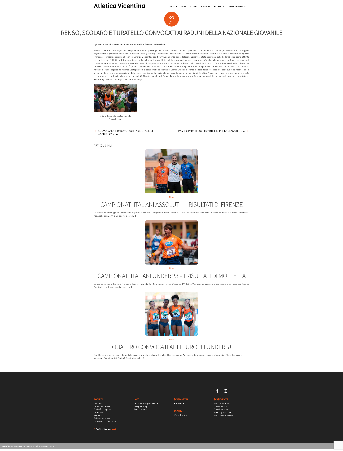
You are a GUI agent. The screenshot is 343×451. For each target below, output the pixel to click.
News (183, 6)
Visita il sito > (180, 415)
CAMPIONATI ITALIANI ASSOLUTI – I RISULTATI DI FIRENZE (171, 204)
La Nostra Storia (102, 406)
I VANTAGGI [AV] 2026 (105, 421)
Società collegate (102, 409)
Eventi (193, 6)
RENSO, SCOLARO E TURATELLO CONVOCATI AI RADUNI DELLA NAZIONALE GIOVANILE (171, 32)
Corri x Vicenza (221, 403)
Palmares (219, 6)
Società (173, 6)
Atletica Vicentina (103, 429)
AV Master (179, 403)
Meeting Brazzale (222, 412)
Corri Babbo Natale (223, 415)
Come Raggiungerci (237, 6)
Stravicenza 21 (221, 409)
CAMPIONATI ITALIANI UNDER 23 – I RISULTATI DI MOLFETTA (171, 276)
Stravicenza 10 (221, 406)
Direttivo (98, 412)
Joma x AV (205, 6)
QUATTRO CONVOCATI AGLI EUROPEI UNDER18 (171, 347)
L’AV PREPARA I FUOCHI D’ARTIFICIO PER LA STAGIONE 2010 (211, 131)
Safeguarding (140, 406)
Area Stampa (140, 409)
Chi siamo (98, 403)
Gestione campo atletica (146, 403)
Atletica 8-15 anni (102, 418)
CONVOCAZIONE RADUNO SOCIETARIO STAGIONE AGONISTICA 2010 (126, 132)
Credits (51, 446)
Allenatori (98, 415)
